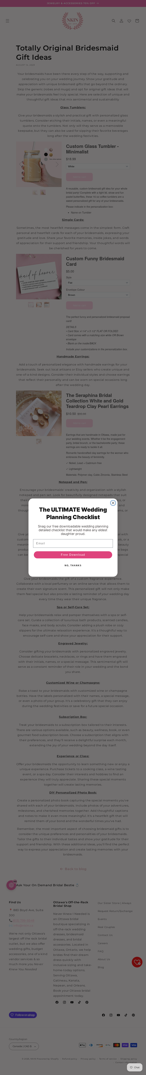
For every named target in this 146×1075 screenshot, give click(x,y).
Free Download (73, 554)
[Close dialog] (113, 503)
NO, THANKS (73, 565)
